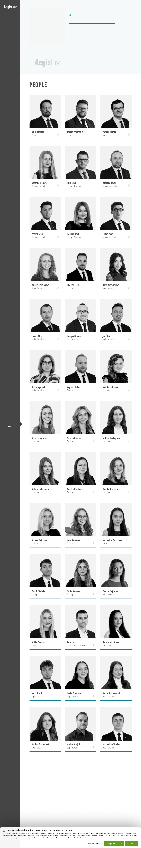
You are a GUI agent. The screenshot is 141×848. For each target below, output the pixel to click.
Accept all (131, 844)
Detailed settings (94, 843)
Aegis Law (10, 7)
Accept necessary (114, 844)
